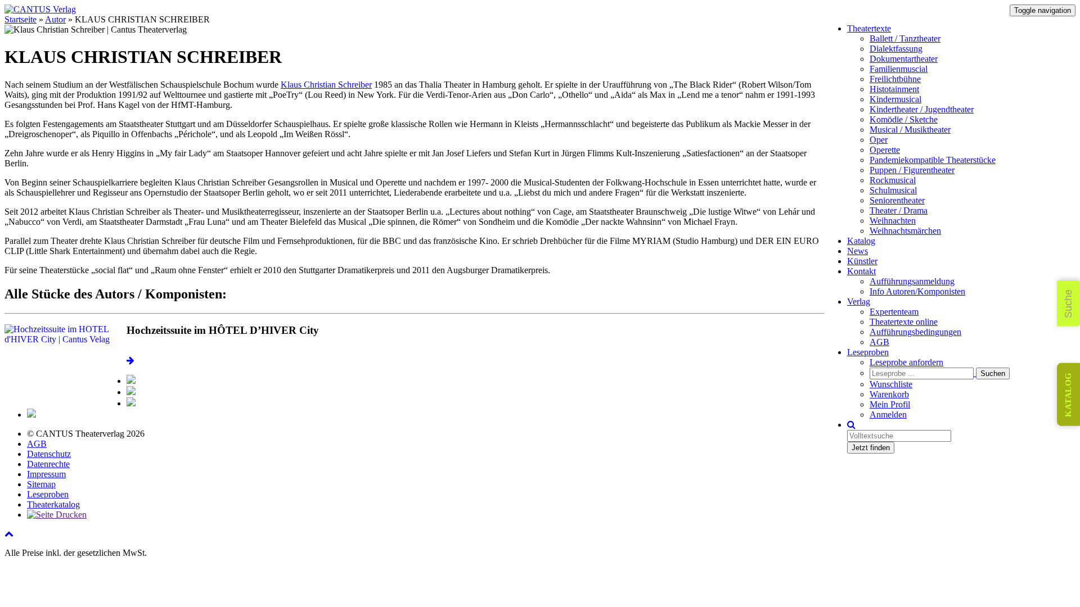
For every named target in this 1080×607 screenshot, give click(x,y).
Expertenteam (894, 311)
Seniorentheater (897, 200)
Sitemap (41, 484)
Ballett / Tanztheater (905, 38)
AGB (879, 342)
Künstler (862, 261)
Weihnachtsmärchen (905, 230)
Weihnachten (893, 220)
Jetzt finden (871, 447)
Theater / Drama (899, 210)
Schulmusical (893, 190)
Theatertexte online (904, 322)
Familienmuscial (899, 69)
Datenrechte (48, 464)
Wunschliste (891, 384)
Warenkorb (889, 394)
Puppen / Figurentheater (912, 170)
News (857, 251)
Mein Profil (890, 404)
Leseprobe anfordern (906, 362)
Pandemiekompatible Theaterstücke (933, 160)
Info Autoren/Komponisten (917, 291)
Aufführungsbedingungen (915, 332)
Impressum (46, 474)
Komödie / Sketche (904, 119)
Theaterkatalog (53, 504)
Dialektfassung (896, 48)
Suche (1068, 303)
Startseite (20, 19)
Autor (55, 19)
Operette (885, 150)
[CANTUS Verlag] (40, 9)
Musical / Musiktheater (910, 129)
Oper (879, 139)
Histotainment (894, 89)
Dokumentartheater (904, 59)
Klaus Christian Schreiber (326, 84)
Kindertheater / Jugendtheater (922, 109)
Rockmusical (893, 180)
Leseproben (868, 352)
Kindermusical (895, 99)
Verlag (858, 301)
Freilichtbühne (895, 79)
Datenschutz (49, 454)
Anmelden (888, 414)
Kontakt (861, 271)
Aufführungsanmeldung (912, 281)
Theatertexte (869, 28)
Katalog (861, 241)
